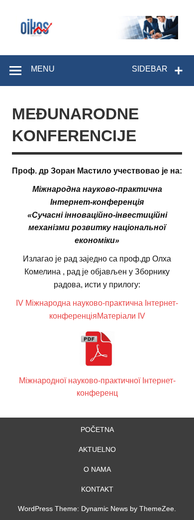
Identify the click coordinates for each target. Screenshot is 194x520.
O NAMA (97, 469)
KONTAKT (97, 489)
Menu (43, 69)
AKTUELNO (97, 449)
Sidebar (150, 69)
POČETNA (97, 429)
